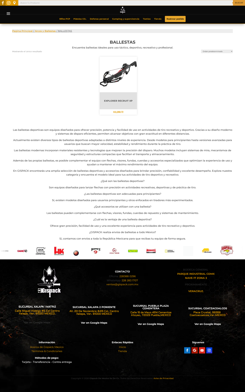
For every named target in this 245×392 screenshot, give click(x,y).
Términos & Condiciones (46, 351)
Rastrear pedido (175, 19)
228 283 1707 (130, 280)
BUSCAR (239, 3)
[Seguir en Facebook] (187, 350)
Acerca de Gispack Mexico (47, 347)
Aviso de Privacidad (164, 378)
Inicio (122, 347)
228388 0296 (127, 276)
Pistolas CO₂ (79, 19)
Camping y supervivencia (125, 19)
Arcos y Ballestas (45, 31)
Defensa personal (99, 19)
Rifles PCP (64, 19)
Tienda (158, 19)
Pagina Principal (22, 31)
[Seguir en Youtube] (202, 350)
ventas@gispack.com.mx (122, 284)
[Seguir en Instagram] (209, 350)
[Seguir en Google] (195, 350)
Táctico (147, 19)
